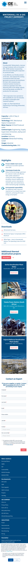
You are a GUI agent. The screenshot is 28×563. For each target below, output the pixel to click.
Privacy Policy (4, 505)
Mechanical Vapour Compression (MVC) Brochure (14, 234)
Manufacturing (5, 531)
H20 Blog (3, 495)
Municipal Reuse (5, 461)
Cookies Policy (9, 551)
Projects (3, 493)
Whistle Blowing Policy (7, 516)
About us (3, 502)
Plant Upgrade (5, 487)
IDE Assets (4, 481)
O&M (2, 484)
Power (3, 522)
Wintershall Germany (9, 230)
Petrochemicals (5, 525)
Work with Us (4, 507)
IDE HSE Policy (5, 513)
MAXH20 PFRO (5, 475)
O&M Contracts (5, 490)
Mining (3, 534)
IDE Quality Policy (5, 510)
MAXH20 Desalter (5, 472)
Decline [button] (17, 560)
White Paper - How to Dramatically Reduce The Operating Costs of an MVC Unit (14, 241)
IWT (2, 467)
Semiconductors (5, 528)
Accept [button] (10, 560)
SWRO (3, 464)
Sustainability (4, 469)
